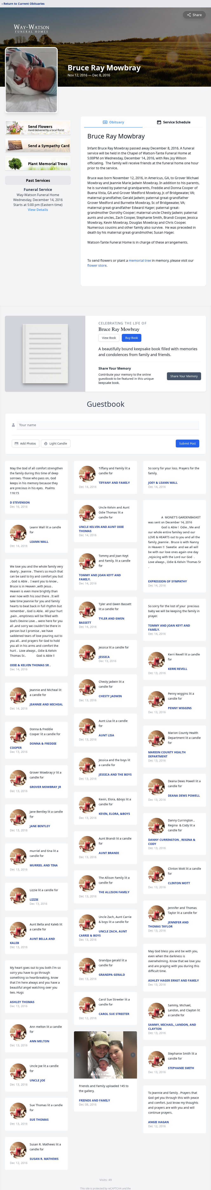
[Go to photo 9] (111, 1074)
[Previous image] (78, 1054)
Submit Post (187, 443)
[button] (105, 1055)
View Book (109, 338)
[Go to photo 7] (106, 1074)
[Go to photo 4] (99, 1074)
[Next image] (132, 1054)
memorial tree (140, 260)
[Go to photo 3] (96, 1074)
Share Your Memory (184, 376)
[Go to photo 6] (104, 1074)
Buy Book (131, 338)
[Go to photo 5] (101, 1074)
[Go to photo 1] (92, 1074)
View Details (38, 209)
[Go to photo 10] (114, 1074)
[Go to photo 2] (94, 1074)
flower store (97, 265)
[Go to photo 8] (109, 1074)
